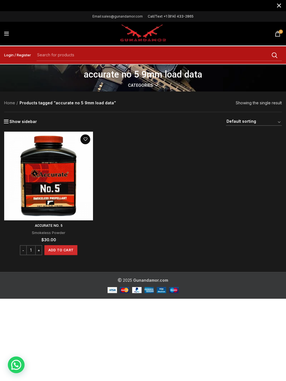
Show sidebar (23, 122)
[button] (60, 250)
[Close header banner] (279, 5)
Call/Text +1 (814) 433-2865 (171, 16)
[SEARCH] (274, 55)
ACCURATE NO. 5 (49, 225)
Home (9, 102)
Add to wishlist (85, 139)
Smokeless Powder (48, 232)
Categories (140, 85)
